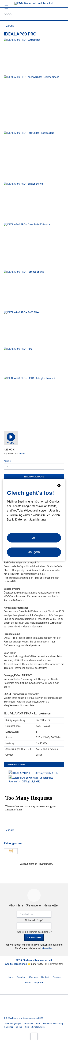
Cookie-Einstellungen (35, 1027)
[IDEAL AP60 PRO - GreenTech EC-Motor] (27, 246)
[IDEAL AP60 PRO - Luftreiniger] (22, 56)
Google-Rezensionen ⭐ (18, 964)
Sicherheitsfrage (34, 920)
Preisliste (56, 977)
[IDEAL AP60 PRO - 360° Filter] (21, 328)
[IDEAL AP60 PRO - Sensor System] (24, 202)
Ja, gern (34, 552)
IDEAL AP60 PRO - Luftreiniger (35, 773)
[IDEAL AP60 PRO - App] (18, 361)
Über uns (33, 977)
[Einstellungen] (59, 485)
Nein (34, 537)
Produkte (21, 977)
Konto (28, 982)
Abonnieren (34, 938)
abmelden (47, 948)
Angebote (38, 982)
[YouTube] (7, 989)
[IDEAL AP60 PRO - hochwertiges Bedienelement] (31, 102)
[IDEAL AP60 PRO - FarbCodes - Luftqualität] (29, 156)
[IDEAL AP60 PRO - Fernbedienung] (24, 290)
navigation (6, 7)
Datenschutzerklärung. (31, 519)
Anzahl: (7, 461)
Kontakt (45, 977)
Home (10, 977)
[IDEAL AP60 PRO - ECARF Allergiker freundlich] (30, 403)
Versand (22, 453)
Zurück (10, 26)
